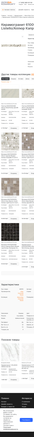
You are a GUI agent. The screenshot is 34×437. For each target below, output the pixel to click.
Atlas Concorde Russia (20, 293)
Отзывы (24, 404)
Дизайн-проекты (24, 9)
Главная (3, 15)
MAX (25, 4)
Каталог (10, 15)
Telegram (21, 4)
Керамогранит (18, 15)
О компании (26, 401)
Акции (24, 406)
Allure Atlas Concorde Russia (20, 298)
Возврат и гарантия (7, 406)
